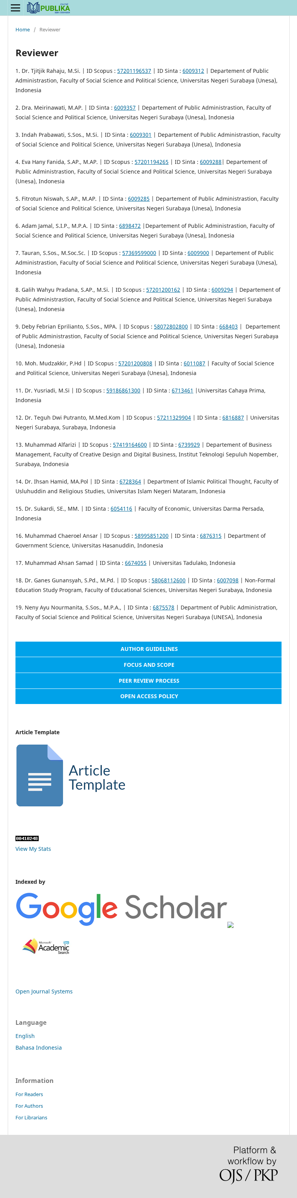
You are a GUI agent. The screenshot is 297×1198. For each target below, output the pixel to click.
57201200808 (135, 363)
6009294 (222, 289)
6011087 (194, 363)
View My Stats (33, 848)
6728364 (130, 481)
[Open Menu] (15, 7)
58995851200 (152, 535)
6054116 (121, 508)
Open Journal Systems (44, 991)
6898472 (130, 225)
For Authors (29, 1105)
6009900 (198, 252)
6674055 (136, 562)
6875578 (163, 607)
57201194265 (152, 161)
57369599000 (139, 252)
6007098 (228, 580)
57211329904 (174, 417)
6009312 (193, 70)
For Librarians (31, 1117)
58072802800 (171, 326)
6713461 (182, 390)
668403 (228, 326)
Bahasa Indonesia (38, 1047)
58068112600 (169, 580)
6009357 (125, 107)
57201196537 (134, 70)
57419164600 (130, 444)
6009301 (141, 134)
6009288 (211, 161)
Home (22, 29)
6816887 (233, 417)
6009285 (139, 198)
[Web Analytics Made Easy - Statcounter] (27, 839)
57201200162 (163, 289)
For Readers (29, 1094)
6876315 (211, 535)
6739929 (189, 444)
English (25, 1036)
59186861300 (123, 390)
